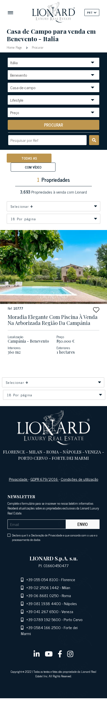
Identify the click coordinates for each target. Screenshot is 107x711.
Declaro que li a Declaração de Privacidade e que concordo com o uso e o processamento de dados (54, 537)
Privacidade (18, 479)
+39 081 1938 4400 (43, 603)
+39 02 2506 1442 (42, 587)
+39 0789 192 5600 (43, 619)
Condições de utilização (79, 479)
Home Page (15, 47)
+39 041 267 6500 (42, 611)
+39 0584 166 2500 (43, 627)
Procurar (37, 47)
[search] (94, 140)
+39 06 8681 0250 (42, 595)
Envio (82, 524)
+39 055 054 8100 (42, 579)
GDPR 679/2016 (44, 479)
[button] (96, 310)
